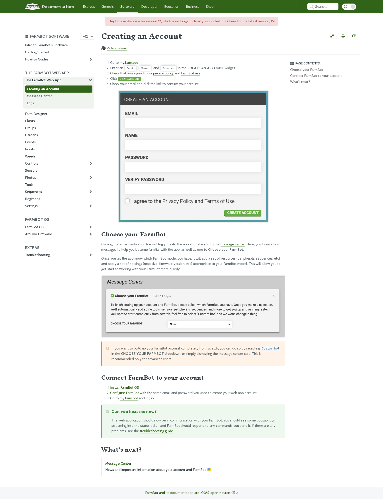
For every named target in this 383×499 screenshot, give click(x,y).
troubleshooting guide (156, 431)
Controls (31, 163)
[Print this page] (343, 36)
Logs (30, 103)
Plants (30, 121)
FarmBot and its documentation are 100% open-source (188, 493)
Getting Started (37, 52)
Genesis (108, 6)
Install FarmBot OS (124, 387)
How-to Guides (36, 59)
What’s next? (300, 82)
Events (30, 142)
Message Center (39, 96)
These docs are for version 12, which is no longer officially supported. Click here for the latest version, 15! (191, 21)
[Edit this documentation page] (354, 36)
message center (233, 244)
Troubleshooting (37, 255)
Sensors (31, 170)
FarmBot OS (34, 227)
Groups (30, 128)
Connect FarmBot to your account (316, 76)
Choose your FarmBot (306, 70)
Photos (30, 177)
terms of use (190, 73)
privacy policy (163, 73)
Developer (149, 6)
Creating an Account (43, 89)
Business (192, 6)
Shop (210, 6)
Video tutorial (117, 48)
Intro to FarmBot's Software (46, 45)
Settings (31, 206)
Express (89, 6)
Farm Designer (36, 114)
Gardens (31, 135)
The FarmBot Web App (43, 80)
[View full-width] (332, 36)
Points (30, 149)
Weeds (30, 156)
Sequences (33, 192)
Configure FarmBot (124, 393)
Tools (29, 185)
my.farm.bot (129, 62)
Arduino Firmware (38, 234)
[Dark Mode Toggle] (349, 7)
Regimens (32, 199)
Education (171, 6)
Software (127, 6)
